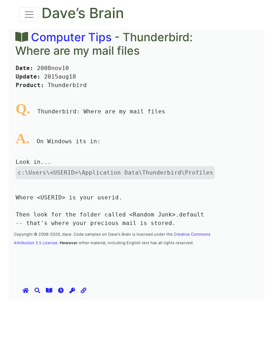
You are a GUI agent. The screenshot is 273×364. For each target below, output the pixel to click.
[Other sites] (83, 290)
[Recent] (60, 290)
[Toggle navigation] (29, 14)
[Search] (37, 290)
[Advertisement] (143, 262)
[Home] (26, 290)
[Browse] (49, 290)
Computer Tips (71, 37)
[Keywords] (72, 290)
